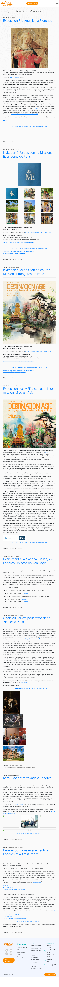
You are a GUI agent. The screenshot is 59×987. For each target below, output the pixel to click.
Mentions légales (8, 974)
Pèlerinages (20, 950)
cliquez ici (6, 120)
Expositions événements (15, 141)
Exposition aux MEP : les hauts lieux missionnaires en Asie (28, 390)
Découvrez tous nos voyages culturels (18, 251)
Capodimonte (12, 767)
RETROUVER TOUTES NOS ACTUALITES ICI (29, 833)
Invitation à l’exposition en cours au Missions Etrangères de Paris (27, 272)
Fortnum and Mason (17, 804)
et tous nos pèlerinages (14, 253)
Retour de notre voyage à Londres (27, 778)
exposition (19, 767)
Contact (33, 955)
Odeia (19, 17)
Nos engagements (36, 948)
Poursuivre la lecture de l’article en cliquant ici (24, 114)
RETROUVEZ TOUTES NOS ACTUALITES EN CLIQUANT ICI (29, 126)
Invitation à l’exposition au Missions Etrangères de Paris (27, 154)
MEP (46, 452)
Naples (29, 767)
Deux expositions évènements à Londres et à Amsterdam (25, 852)
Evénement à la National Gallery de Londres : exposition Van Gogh (28, 561)
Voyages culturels (22, 947)
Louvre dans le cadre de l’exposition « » (27, 639)
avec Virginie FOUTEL (9, 885)
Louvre (25, 767)
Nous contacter (8, 960)
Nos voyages (21, 957)
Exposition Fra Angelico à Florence (27, 20)
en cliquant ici (37, 882)
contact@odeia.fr (52, 965)
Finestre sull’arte (14, 77)
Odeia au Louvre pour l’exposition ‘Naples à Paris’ (26, 620)
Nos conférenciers (36, 945)
